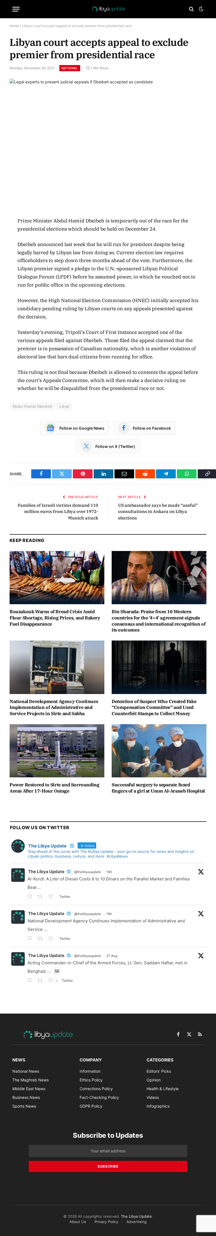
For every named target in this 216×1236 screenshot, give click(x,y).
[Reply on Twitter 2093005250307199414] (31, 981)
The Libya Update (46, 871)
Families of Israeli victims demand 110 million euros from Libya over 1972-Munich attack (58, 512)
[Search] (191, 9)
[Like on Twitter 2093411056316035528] (52, 939)
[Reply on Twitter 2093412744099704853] (31, 897)
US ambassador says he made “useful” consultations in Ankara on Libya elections (158, 512)
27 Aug (111, 956)
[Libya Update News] (108, 9)
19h (109, 872)
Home (14, 26)
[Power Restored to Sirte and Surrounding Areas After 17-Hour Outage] (57, 751)
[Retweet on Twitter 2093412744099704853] (41, 897)
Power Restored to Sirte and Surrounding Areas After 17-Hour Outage (54, 788)
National (70, 68)
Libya (64, 406)
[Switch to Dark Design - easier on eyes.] (200, 9)
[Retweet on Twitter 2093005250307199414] (41, 981)
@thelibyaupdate (87, 872)
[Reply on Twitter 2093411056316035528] (31, 939)
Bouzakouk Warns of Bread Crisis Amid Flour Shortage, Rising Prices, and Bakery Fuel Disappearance (55, 618)
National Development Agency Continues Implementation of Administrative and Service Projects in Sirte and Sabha (54, 708)
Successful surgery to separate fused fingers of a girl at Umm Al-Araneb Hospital (158, 788)
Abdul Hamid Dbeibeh (32, 406)
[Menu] (16, 9)
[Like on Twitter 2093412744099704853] (52, 897)
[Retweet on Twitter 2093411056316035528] (41, 939)
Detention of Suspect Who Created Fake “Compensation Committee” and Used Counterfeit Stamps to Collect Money (154, 708)
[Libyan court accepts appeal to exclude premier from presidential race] (108, 143)
